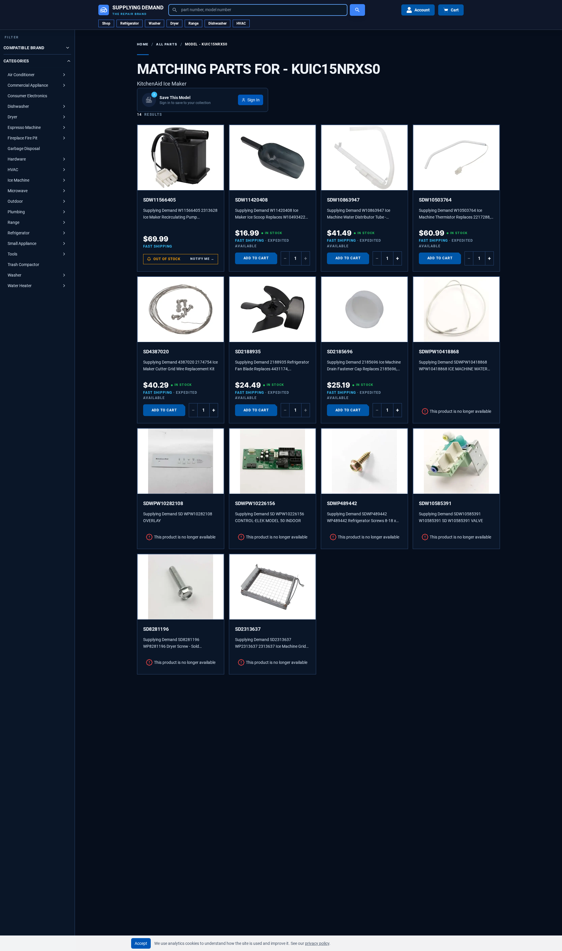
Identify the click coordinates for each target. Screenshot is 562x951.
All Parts (166, 44)
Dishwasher (217, 23)
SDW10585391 (435, 503)
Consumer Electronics (27, 95)
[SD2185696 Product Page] (364, 309)
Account (422, 10)
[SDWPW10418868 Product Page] (456, 309)
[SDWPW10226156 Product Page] (272, 461)
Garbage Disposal (24, 148)
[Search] (357, 10)
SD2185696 (339, 352)
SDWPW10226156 (255, 503)
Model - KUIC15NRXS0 (206, 44)
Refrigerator (129, 23)
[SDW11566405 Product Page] (180, 157)
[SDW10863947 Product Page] (364, 157)
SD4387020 (156, 352)
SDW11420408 (251, 200)
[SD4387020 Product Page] (180, 309)
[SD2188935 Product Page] (272, 309)
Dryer (174, 23)
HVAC (241, 23)
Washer (154, 23)
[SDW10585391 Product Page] (456, 461)
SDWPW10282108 (163, 503)
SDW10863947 (343, 200)
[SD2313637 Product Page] (272, 587)
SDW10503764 (435, 200)
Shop (106, 23)
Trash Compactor (23, 264)
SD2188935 (248, 352)
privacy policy (317, 943)
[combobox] (258, 9)
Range (193, 23)
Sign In (253, 100)
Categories (16, 61)
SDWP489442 (342, 503)
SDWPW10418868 (439, 352)
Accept (141, 943)
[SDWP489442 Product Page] (364, 461)
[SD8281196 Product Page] (180, 587)
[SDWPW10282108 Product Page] (180, 461)
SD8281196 (156, 629)
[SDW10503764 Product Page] (456, 157)
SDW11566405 (159, 200)
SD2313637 (248, 629)
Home (142, 44)
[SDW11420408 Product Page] (272, 157)
